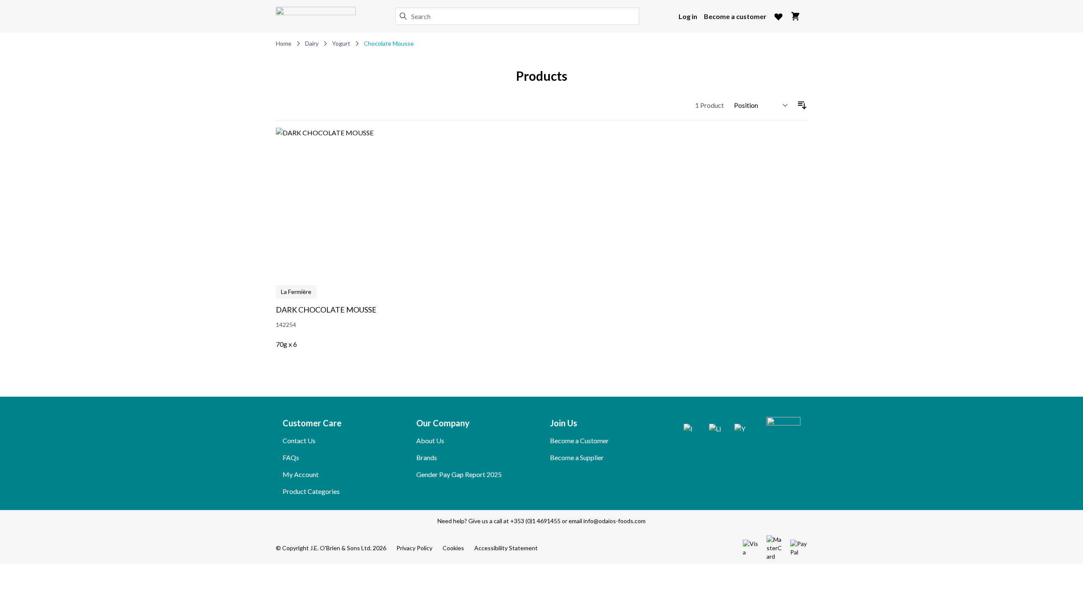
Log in (688, 16)
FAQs (291, 457)
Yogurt (341, 43)
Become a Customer (579, 440)
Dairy (312, 43)
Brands (426, 457)
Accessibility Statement (506, 547)
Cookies (453, 547)
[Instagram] (689, 430)
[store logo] (316, 16)
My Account (301, 474)
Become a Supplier (577, 457)
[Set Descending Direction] (802, 105)
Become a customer (735, 16)
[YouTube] (740, 430)
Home (283, 43)
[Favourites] (778, 16)
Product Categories (311, 491)
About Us (430, 440)
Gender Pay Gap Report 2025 (459, 474)
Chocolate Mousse (389, 43)
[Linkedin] (715, 430)
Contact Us (299, 440)
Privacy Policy (414, 547)
